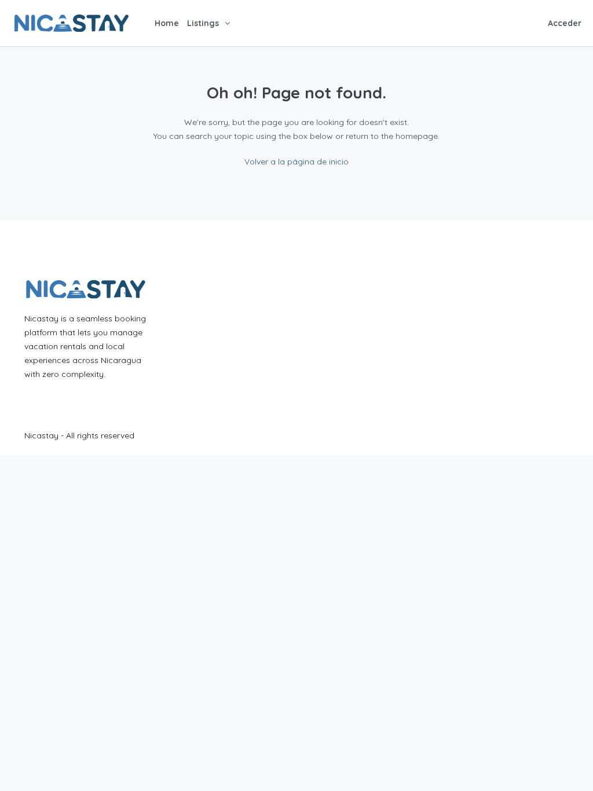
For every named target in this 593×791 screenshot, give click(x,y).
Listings (203, 23)
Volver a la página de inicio (296, 161)
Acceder (564, 23)
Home (167, 23)
